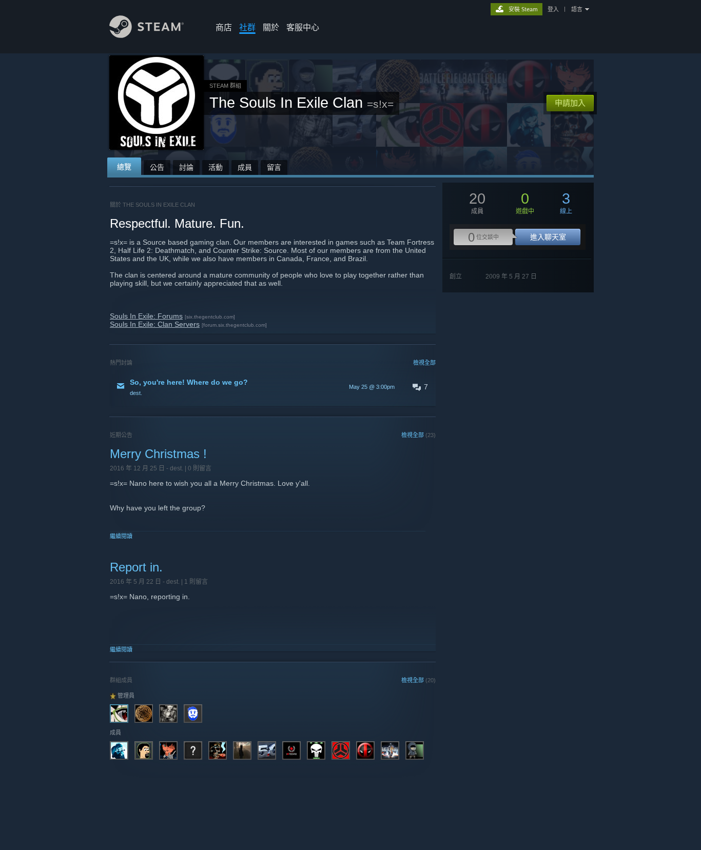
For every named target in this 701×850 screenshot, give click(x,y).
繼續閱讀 (121, 536)
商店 (224, 27)
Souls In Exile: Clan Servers (155, 324)
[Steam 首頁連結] (146, 35)
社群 (247, 27)
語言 (576, 9)
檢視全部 (424, 363)
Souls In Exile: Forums (146, 316)
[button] (273, 386)
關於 (271, 27)
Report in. (136, 567)
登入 (553, 9)
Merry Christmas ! (158, 454)
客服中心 (302, 27)
